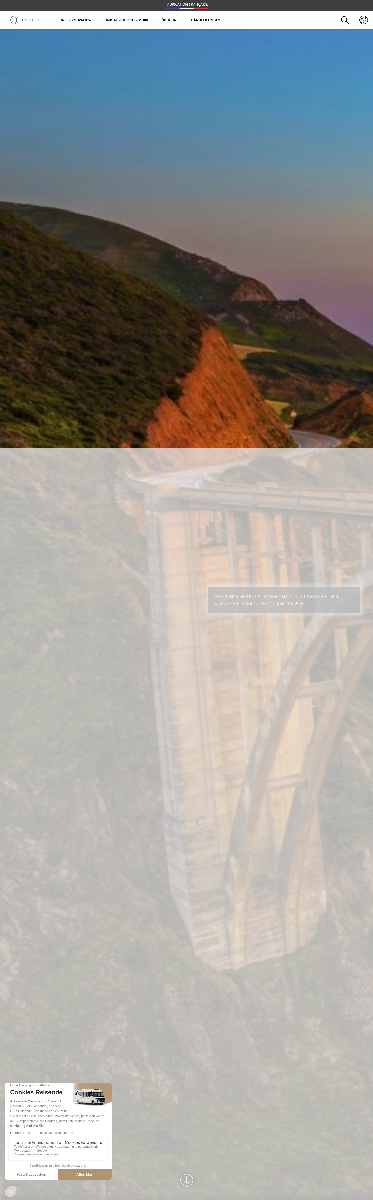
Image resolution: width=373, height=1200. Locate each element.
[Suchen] (344, 20)
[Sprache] (363, 20)
